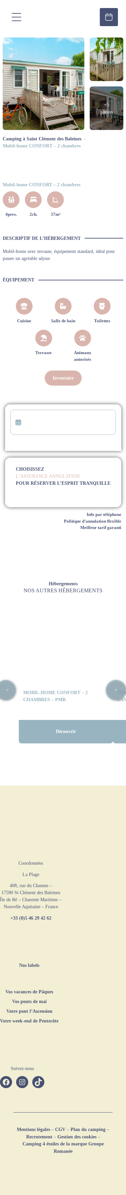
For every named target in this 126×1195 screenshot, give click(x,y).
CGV (60, 1129)
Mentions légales (33, 1129)
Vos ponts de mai (29, 1001)
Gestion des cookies (76, 1136)
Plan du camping (88, 1129)
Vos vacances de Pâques (29, 991)
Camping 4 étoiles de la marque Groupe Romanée (63, 1147)
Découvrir (66, 731)
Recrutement (39, 1136)
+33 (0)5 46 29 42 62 (30, 918)
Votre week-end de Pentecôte (29, 1020)
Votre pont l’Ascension (29, 1011)
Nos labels (29, 965)
